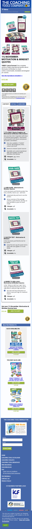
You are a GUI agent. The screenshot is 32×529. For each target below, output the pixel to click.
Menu (6, 9)
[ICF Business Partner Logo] (16, 499)
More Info (21, 104)
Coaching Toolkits (8, 460)
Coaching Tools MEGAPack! (11, 462)
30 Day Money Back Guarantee (11, 473)
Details (13, 104)
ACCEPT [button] (6, 525)
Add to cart (9, 84)
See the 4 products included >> (12, 76)
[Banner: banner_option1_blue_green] (16, 12)
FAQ (3, 469)
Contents (6, 104)
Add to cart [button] (16, 352)
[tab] (6, 104)
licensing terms (20, 98)
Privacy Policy (6, 481)
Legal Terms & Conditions (10, 471)
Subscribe (7, 448)
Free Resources (7, 464)
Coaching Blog (7, 467)
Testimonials (6, 476)
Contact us (5, 478)
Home (3, 455)
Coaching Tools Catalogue (11, 457)
